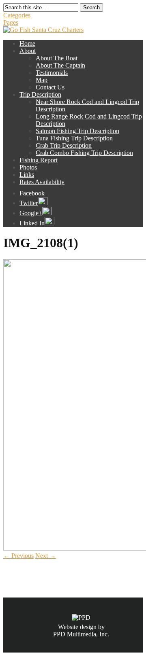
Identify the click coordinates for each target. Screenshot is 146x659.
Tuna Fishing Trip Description (74, 138)
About (27, 50)
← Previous (18, 555)
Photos (28, 167)
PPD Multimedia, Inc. (81, 634)
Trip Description (40, 94)
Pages (10, 22)
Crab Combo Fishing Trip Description (84, 152)
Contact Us (50, 87)
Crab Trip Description (64, 145)
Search (91, 7)
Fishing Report (38, 160)
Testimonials (52, 72)
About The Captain (60, 65)
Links (26, 174)
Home (27, 43)
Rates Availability (41, 181)
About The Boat (56, 58)
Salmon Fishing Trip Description (77, 130)
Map (41, 79)
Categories (16, 15)
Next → (45, 555)
